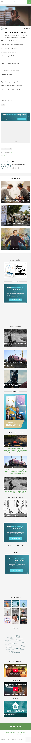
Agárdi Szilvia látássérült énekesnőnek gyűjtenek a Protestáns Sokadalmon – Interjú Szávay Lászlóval (15, 224)
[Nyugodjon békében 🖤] (15, 612)
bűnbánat (4, 148)
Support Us (15, 737)
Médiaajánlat (9, 732)
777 (6, 29)
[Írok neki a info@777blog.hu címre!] (18, 168)
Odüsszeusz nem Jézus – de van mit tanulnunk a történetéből (13, 385)
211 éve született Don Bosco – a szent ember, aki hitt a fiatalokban (15, 247)
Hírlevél (19, 734)
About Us (24, 734)
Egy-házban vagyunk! (9, 714)
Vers (3, 104)
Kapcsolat (22, 732)
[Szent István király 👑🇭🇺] (15, 603)
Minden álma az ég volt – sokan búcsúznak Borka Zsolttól (15, 344)
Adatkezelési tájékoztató (11, 734)
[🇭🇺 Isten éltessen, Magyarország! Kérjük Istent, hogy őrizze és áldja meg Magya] (7, 603)
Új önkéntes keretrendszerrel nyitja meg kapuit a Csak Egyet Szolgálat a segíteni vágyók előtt (15, 200)
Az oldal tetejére (24, 740)
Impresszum (16, 732)
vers (10, 148)
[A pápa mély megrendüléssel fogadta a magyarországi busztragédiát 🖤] (7, 612)
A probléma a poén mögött (11, 515)
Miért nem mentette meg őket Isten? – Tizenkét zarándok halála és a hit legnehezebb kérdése (14, 364)
